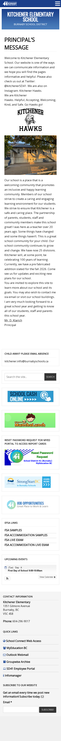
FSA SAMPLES (13, 530)
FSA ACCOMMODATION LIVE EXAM (27, 545)
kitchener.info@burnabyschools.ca (26, 361)
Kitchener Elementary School (30, 16)
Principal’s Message (19, 43)
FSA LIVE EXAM (14, 540)
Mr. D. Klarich (13, 320)
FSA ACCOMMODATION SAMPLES (26, 535)
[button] (7, 578)
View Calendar (46, 576)
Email (7, 702)
